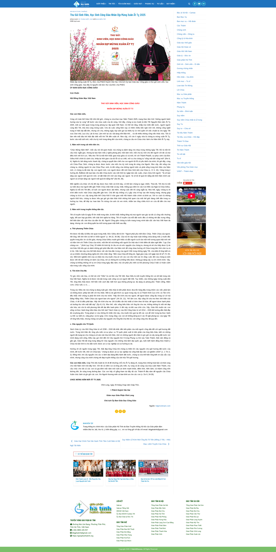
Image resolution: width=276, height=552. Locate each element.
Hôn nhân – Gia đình (185, 77)
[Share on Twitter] (120, 411)
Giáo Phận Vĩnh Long (193, 531)
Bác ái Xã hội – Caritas (186, 13)
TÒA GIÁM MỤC (124, 4)
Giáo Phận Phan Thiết (193, 525)
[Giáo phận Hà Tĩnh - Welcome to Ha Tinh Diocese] (81, 4)
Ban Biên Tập (101, 19)
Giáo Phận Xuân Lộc (193, 534)
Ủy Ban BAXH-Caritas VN (125, 514)
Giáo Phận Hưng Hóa (158, 520)
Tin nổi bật (84, 11)
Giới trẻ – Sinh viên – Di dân (188, 64)
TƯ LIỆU (160, 4)
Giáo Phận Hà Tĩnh (158, 514)
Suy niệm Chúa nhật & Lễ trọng (189, 120)
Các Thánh (181, 26)
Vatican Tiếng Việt (122, 508)
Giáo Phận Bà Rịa (192, 508)
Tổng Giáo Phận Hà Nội (159, 505)
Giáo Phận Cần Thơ (193, 514)
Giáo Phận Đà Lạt (192, 517)
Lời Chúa (180, 90)
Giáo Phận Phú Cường (194, 528)
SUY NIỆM (170, 4)
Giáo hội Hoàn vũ (184, 47)
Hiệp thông (181, 73)
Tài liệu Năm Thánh (185, 133)
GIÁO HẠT (138, 4)
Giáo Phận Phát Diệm (158, 525)
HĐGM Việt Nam (122, 511)
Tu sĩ (179, 158)
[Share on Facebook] (116, 411)
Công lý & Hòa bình (185, 38)
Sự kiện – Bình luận (185, 111)
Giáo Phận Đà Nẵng (123, 532)
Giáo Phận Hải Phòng (158, 517)
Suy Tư (180, 124)
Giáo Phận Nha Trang (124, 535)
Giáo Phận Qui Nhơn (123, 541)
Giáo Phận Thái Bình (158, 528)
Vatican (119, 505)
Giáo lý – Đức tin (184, 56)
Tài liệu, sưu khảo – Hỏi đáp (188, 137)
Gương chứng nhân (185, 68)
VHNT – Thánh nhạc (185, 171)
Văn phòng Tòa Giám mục (187, 167)
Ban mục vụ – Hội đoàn (186, 21)
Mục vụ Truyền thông (185, 98)
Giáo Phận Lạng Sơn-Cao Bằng (162, 522)
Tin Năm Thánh (183, 150)
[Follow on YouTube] (199, 4)
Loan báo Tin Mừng (184, 86)
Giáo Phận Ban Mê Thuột (125, 529)
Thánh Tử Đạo (182, 141)
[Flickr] (204, 4)
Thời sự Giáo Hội (184, 146)
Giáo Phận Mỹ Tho (192, 522)
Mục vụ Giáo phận (184, 94)
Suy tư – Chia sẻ (184, 128)
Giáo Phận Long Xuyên (194, 520)
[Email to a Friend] (124, 411)
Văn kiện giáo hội (184, 163)
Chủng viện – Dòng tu (185, 34)
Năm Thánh (181, 103)
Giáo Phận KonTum (123, 538)
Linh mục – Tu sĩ (183, 81)
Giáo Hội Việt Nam (184, 51)
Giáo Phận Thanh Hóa (159, 531)
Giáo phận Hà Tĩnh (184, 60)
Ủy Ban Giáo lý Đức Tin (124, 517)
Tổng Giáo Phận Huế (123, 526)
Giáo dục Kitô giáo (75, 11)
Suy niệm (180, 116)
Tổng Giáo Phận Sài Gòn (195, 505)
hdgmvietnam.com (163, 406)
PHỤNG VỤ (149, 4)
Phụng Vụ (181, 107)
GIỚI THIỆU (101, 4)
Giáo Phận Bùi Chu (158, 511)
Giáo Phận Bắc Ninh (158, 508)
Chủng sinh (181, 30)
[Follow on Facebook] (195, 4)
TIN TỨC (112, 4)
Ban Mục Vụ (182, 17)
